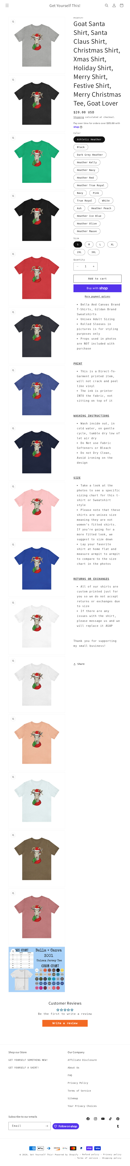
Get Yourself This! (42, 1155)
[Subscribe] (47, 1126)
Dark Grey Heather (90, 154)
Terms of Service (79, 1090)
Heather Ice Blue (89, 216)
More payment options (97, 296)
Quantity (79, 259)
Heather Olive (87, 223)
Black (81, 147)
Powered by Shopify (66, 1155)
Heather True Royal (90, 185)
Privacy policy (112, 1154)
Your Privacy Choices (82, 1106)
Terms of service (87, 1158)
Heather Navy (86, 170)
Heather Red (85, 177)
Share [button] (81, 664)
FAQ (70, 1075)
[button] (7, 5)
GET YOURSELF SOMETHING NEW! (28, 1060)
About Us (73, 1067)
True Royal (84, 200)
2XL (79, 252)
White (106, 200)
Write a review (65, 1023)
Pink (96, 193)
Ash (79, 208)
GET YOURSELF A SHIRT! (23, 1067)
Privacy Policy (78, 1083)
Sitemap (73, 1098)
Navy (80, 193)
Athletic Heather (89, 139)
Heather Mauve (87, 231)
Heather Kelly (87, 162)
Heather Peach (101, 208)
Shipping (78, 117)
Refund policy (90, 1154)
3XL (93, 252)
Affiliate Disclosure (82, 1060)
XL (112, 244)
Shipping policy (112, 1158)
